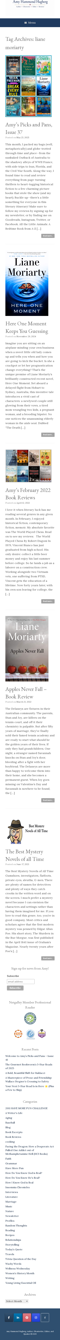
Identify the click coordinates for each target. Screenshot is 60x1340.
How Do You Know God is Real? (23, 1172)
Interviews (11, 1192)
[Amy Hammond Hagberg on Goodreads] (45, 1317)
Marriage (10, 1201)
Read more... (48, 236)
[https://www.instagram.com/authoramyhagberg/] (36, 1317)
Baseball (10, 1122)
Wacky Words (13, 1263)
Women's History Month (19, 1273)
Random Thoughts (16, 1225)
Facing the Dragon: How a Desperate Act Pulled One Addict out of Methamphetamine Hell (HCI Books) (29, 1150)
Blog (8, 1127)
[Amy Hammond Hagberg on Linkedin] (18, 1317)
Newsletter (12, 1215)
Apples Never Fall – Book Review (26, 692)
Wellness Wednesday (17, 1268)
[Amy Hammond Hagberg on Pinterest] (27, 1317)
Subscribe (13, 976)
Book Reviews (13, 1136)
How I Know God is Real (19, 1182)
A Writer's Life (13, 1113)
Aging (8, 1117)
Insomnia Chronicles (17, 1187)
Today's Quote (13, 1249)
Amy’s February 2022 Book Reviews (27, 493)
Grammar (11, 1163)
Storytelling (12, 1244)
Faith (8, 1158)
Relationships (13, 1239)
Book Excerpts (13, 1132)
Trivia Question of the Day (20, 1258)
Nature (9, 1211)
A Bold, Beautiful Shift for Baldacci (25, 1072)
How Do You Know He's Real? (22, 1177)
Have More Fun (14, 1168)
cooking (10, 1141)
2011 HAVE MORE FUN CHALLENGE (26, 1108)
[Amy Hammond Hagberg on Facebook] (9, 1317)
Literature (11, 1196)
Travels (9, 1254)
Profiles (9, 1220)
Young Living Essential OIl (20, 1282)
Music (8, 1206)
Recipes (9, 1235)
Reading (10, 1230)
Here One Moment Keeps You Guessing (26, 327)
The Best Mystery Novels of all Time (24, 855)
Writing (9, 1278)
